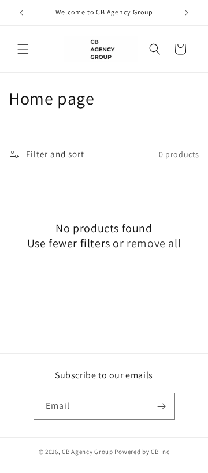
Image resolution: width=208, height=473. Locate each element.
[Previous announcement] (21, 12)
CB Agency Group (87, 452)
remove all (154, 243)
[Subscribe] (161, 406)
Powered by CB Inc (141, 452)
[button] (23, 49)
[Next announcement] (186, 12)
